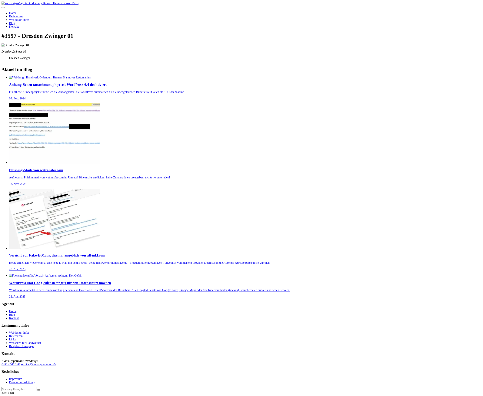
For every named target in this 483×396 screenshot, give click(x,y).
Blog (12, 23)
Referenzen (16, 16)
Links (12, 339)
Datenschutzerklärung (22, 382)
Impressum (15, 379)
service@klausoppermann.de (38, 364)
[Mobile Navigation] (3, 7)
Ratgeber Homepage (21, 346)
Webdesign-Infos (19, 19)
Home (12, 13)
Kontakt (14, 26)
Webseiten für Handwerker (25, 342)
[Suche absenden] (38, 390)
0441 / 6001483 (11, 364)
